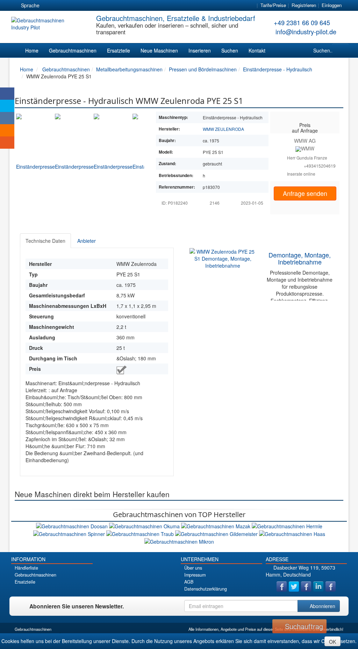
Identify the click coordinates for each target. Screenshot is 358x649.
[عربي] (112, 5)
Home (31, 50)
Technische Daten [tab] (45, 240)
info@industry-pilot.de (305, 31)
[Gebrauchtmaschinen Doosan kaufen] (72, 525)
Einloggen (332, 5)
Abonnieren (321, 605)
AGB (188, 582)
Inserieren (199, 50)
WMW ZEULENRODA (223, 129)
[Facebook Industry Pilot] (282, 586)
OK (332, 641)
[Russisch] (74, 5)
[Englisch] (61, 5)
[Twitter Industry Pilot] (294, 586)
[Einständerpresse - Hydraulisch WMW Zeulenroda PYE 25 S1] (35, 160)
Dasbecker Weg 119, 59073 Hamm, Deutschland (300, 571)
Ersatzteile (118, 50)
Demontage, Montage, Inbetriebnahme (299, 258)
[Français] (99, 5)
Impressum (195, 575)
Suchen (229, 50)
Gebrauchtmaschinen (72, 50)
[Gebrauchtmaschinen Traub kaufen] (140, 533)
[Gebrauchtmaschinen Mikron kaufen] (179, 540)
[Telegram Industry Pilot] (306, 586)
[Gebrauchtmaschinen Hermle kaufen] (287, 525)
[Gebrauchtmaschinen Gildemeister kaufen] (217, 533)
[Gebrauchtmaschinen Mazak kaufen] (216, 525)
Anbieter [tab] (86, 240)
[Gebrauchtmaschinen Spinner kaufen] (69, 533)
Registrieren (304, 5)
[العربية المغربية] (87, 5)
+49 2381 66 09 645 (302, 22)
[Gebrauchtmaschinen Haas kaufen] (292, 533)
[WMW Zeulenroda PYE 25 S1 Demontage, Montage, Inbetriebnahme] (222, 257)
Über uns (193, 568)
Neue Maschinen (159, 50)
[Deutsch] (49, 5)
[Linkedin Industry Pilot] (318, 586)
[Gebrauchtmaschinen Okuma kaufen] (145, 525)
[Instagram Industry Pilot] (330, 586)
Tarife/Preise (273, 5)
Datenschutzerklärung (205, 589)
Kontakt (257, 50)
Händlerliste (26, 568)
